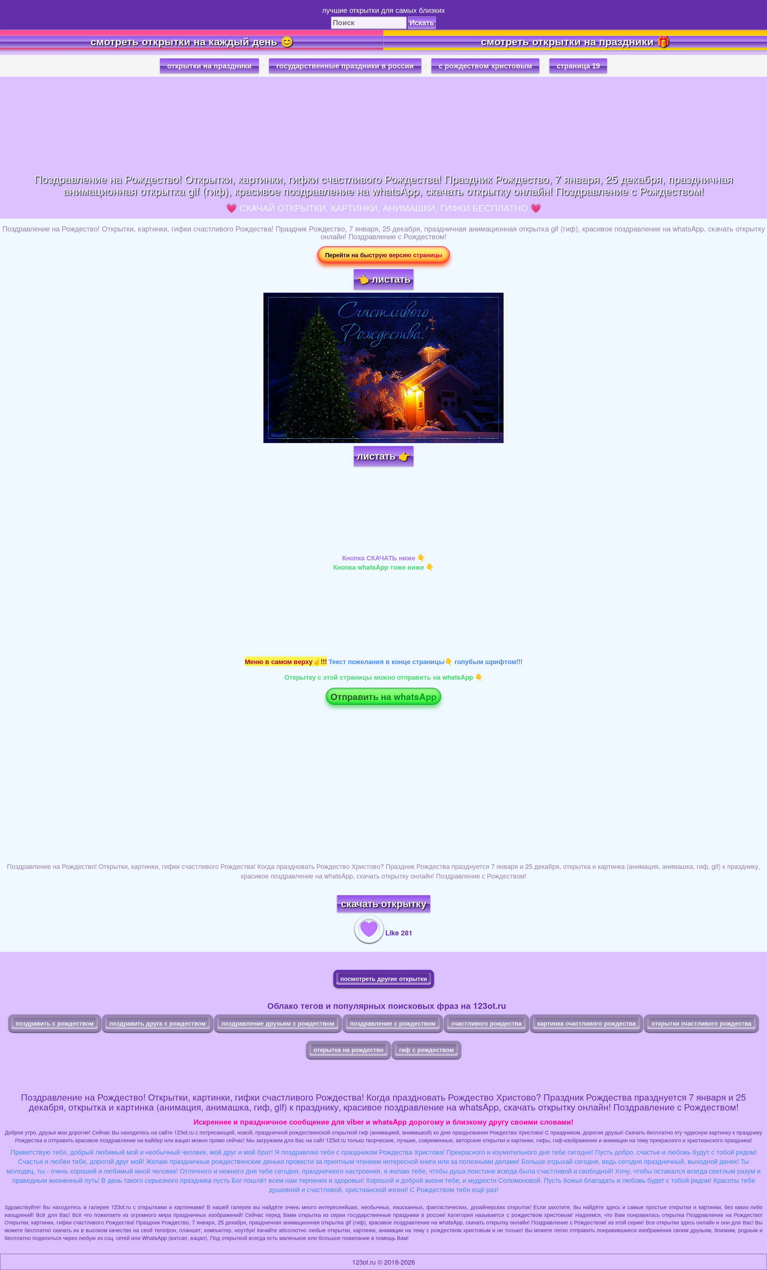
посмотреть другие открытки (383, 978)
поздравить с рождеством (55, 1023)
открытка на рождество (348, 1049)
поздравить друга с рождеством (157, 1023)
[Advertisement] (383, 125)
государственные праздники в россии (345, 66)
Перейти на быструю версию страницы (383, 254)
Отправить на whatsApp (383, 696)
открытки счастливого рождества (701, 1023)
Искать (422, 23)
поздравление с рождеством (393, 1023)
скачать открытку (383, 903)
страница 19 (578, 66)
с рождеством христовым (485, 66)
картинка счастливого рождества (586, 1023)
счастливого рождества (486, 1023)
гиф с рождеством (426, 1049)
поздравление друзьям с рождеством (277, 1023)
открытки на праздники (209, 66)
